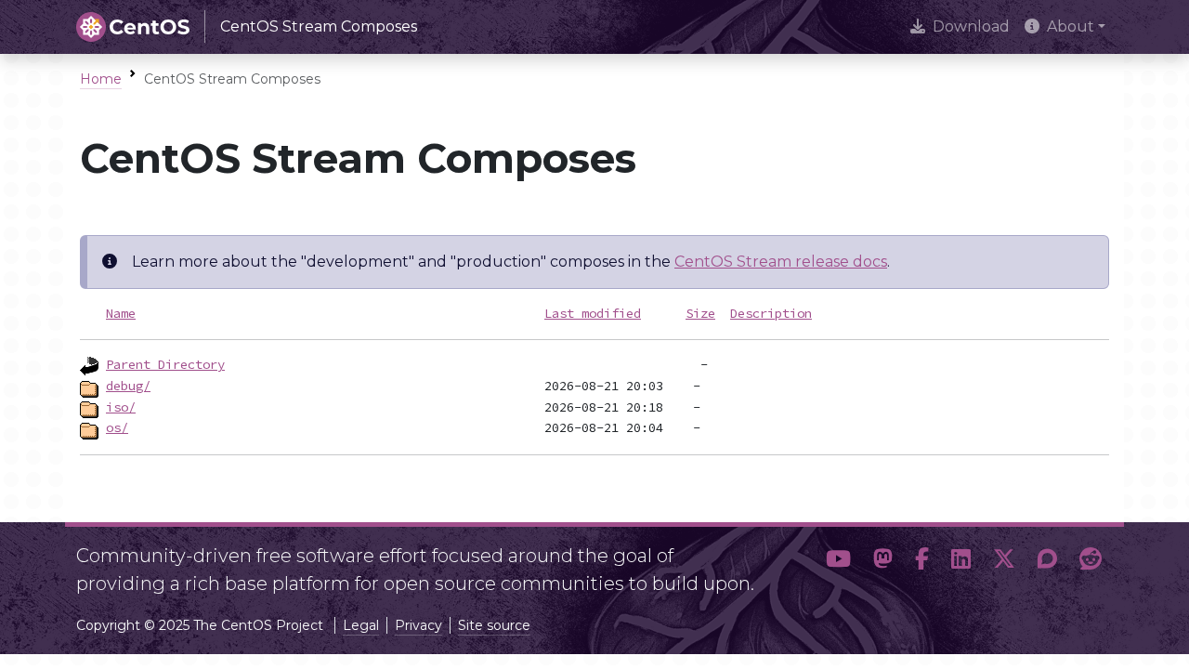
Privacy (418, 625)
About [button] (1070, 26)
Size (700, 313)
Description (771, 313)
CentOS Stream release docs (780, 261)
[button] (838, 562)
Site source (494, 625)
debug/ (128, 385)
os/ (117, 427)
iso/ (121, 407)
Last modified (592, 313)
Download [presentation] (971, 26)
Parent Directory (165, 364)
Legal (361, 625)
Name (121, 313)
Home (101, 79)
